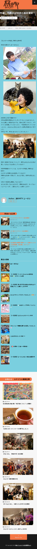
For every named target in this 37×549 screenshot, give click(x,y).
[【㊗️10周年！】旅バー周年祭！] (5, 350)
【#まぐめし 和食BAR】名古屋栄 (13, 454)
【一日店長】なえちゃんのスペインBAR (21, 315)
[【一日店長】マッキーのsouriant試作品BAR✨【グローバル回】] (5, 277)
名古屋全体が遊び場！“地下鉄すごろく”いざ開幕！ (17, 403)
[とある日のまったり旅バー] (5, 339)
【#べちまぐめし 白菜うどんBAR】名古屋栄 (16, 504)
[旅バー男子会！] (5, 267)
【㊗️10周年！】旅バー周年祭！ (19, 346)
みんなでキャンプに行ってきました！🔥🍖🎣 (23, 295)
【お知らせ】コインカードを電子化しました (15, 428)
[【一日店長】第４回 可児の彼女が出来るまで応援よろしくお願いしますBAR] (5, 288)
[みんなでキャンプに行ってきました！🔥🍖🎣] (5, 298)
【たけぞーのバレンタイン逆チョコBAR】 (15, 529)
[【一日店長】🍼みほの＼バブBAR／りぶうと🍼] (5, 308)
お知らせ (13, 17)
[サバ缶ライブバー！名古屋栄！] (5, 234)
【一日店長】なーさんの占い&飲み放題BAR (22, 356)
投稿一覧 (12, 201)
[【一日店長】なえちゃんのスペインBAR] (5, 319)
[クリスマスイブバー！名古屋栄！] (5, 221)
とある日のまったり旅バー (17, 336)
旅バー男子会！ (14, 264)
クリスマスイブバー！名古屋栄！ (20, 218)
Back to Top (18, 537)
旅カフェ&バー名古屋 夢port (23, 545)
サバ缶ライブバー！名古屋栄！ (19, 231)
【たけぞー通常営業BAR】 (10, 479)
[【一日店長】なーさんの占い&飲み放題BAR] (5, 360)
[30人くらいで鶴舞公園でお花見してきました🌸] (5, 329)
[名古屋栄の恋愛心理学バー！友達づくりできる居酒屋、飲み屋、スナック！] (5, 246)
